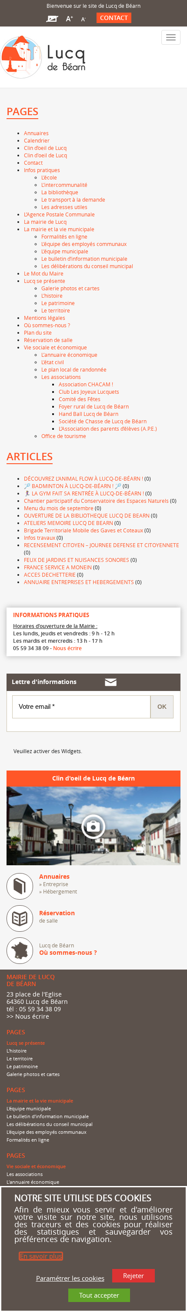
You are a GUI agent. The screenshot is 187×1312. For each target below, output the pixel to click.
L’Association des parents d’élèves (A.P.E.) (108, 428)
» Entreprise (53, 883)
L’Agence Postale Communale (59, 214)
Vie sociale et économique (55, 347)
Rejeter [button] (133, 1275)
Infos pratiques (42, 169)
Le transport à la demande (73, 199)
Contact (114, 18)
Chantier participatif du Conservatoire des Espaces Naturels (96, 500)
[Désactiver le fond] (52, 18)
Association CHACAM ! (86, 384)
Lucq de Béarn (68, 949)
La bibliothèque (59, 192)
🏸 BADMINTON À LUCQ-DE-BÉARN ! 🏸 (72, 485)
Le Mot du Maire (43, 273)
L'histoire (17, 1051)
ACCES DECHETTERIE (50, 574)
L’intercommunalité (64, 184)
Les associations (61, 376)
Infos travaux (39, 537)
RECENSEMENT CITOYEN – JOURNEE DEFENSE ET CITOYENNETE (101, 544)
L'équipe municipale (29, 1109)
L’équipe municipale (64, 251)
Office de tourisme (63, 435)
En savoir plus (41, 1256)
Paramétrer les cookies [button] (70, 1278)
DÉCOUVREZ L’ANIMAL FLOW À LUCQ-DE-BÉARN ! (83, 478)
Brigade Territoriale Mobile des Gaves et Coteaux (83, 530)
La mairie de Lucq (45, 221)
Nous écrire (67, 648)
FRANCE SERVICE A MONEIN (58, 567)
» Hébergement (58, 891)
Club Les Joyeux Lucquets (89, 391)
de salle (57, 917)
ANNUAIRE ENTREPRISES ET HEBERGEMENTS (79, 581)
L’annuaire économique (69, 354)
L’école (49, 177)
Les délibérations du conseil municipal (87, 265)
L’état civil (52, 362)
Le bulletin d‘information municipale (84, 258)
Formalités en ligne (64, 236)
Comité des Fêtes (79, 398)
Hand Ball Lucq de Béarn (88, 413)
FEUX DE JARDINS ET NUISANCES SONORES (76, 559)
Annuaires (36, 133)
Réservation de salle (48, 339)
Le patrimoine (58, 302)
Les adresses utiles (64, 206)
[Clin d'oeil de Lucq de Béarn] (93, 825)
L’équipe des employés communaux (84, 243)
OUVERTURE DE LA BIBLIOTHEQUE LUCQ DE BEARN (87, 515)
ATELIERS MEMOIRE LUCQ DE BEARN (68, 522)
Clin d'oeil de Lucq (45, 155)
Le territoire (55, 310)
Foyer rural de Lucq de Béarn (94, 406)
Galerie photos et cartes (70, 288)
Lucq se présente (44, 280)
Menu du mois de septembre (59, 508)
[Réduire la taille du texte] (83, 18)
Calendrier (37, 140)
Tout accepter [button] (99, 1295)
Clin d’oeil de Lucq (45, 147)
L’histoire (52, 295)
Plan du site (38, 332)
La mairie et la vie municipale (59, 229)
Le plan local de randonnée (74, 369)
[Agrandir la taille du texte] (69, 18)
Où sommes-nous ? (47, 325)
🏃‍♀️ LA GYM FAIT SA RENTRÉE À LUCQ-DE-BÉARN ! (84, 493)
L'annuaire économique (33, 1182)
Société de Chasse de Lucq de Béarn (103, 421)
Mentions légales (44, 317)
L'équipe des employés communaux (47, 1132)
